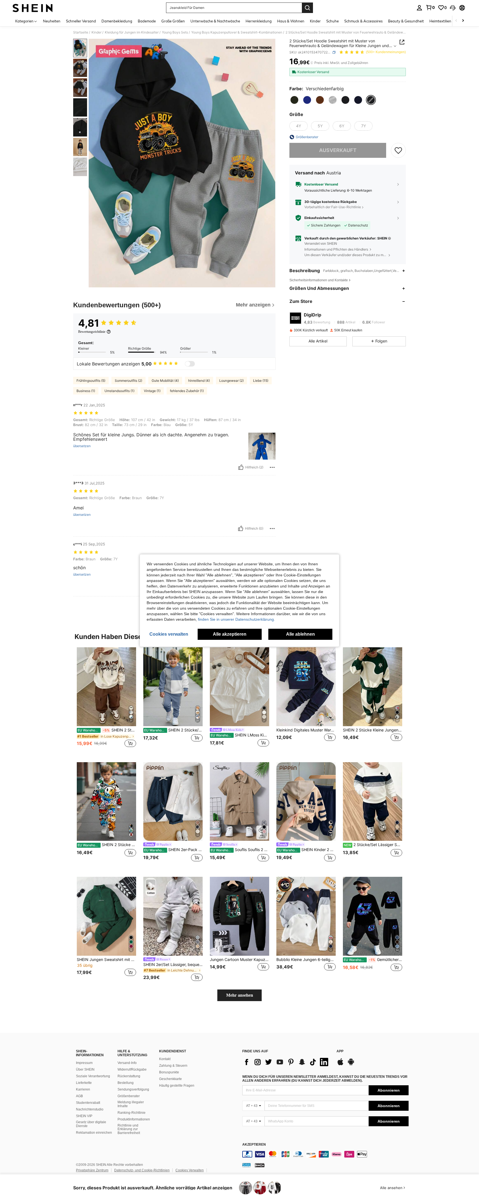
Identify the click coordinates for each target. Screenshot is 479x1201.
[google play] (351, 1064)
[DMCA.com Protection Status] (259, 1165)
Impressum (84, 1063)
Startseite (80, 32)
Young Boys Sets (175, 32)
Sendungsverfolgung (133, 1089)
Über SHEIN (85, 1069)
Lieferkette (84, 1083)
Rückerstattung (129, 1076)
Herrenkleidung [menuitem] (259, 21)
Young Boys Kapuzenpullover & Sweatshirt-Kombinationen (236, 32)
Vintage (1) (152, 391)
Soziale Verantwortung (93, 1076)
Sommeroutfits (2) (128, 380)
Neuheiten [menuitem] (51, 21)
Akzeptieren (254, 1144)
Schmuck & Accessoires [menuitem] (363, 21)
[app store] (340, 1064)
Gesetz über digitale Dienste (91, 1124)
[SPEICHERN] (398, 150)
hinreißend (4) (199, 380)
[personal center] (419, 7)
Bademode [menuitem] (147, 21)
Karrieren (83, 1089)
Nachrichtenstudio (89, 1109)
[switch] (190, 364)
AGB (79, 1096)
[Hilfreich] (241, 467)
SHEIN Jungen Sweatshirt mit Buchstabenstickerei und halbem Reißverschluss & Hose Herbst (106, 959)
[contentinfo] (325, 1154)
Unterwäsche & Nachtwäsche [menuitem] (215, 21)
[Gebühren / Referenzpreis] (311, 63)
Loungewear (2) (231, 380)
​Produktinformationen (134, 1119)
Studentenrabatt (88, 1103)
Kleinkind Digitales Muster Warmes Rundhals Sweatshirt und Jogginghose (306, 730)
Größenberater (129, 1096)
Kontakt (164, 1059)
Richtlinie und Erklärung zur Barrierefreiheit (129, 1129)
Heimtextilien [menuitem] (440, 21)
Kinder (96, 32)
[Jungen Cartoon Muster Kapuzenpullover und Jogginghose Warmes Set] (239, 916)
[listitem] (106, 700)
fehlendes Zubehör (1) (187, 391)
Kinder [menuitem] (315, 21)
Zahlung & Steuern (173, 1066)
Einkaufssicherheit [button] (319, 218)
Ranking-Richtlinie (132, 1113)
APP (340, 1051)
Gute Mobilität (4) (165, 380)
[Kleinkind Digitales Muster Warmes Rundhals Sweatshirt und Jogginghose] (306, 686)
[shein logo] (32, 8)
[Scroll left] (456, 21)
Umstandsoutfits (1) (119, 391)
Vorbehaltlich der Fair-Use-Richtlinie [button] (332, 207)
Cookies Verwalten (189, 1170)
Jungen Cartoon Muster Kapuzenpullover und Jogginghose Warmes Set (239, 959)
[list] (286, 1062)
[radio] (294, 100)
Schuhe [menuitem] (332, 21)
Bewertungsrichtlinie (91, 332)
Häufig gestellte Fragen (176, 1085)
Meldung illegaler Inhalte (131, 1104)
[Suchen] (307, 7)
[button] (452, 7)
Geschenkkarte (170, 1079)
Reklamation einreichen (94, 1133)
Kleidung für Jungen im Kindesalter (132, 32)
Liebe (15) (260, 380)
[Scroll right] (463, 21)
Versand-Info (127, 1063)
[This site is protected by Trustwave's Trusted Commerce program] (246, 1165)
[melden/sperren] (272, 467)
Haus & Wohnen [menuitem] (290, 21)
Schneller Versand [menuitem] (81, 21)
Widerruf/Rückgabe (132, 1069)
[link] (430, 7)
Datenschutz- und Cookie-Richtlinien (142, 1170)
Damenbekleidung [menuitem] (116, 21)
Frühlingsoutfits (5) (91, 380)
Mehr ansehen (239, 995)
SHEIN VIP (84, 1116)
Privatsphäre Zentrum (92, 1170)
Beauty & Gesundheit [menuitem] (406, 21)
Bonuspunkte (169, 1072)
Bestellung (126, 1083)
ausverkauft (337, 150)
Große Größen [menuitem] (173, 21)
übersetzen (82, 446)
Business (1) (86, 391)
